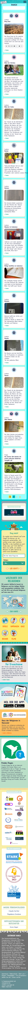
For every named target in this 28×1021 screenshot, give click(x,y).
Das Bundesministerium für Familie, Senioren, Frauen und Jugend (13, 941)
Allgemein (14, 145)
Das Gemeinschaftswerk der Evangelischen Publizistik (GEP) (11, 939)
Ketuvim (6, 301)
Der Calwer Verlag (15, 957)
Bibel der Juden (9, 107)
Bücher (6, 151)
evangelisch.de (6, 983)
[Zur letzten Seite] (20, 496)
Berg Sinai (7, 21)
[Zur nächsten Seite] (17, 496)
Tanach (6, 375)
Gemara (6, 188)
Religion (6, 560)
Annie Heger (14, 927)
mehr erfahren (7, 733)
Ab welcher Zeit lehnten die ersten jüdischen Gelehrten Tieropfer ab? (12, 458)
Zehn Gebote (8, 419)
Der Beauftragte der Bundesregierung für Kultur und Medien (13, 945)
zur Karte (14, 611)
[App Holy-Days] (14, 695)
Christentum (16, 16)
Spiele (5, 626)
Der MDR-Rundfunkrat (15, 964)
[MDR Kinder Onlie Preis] (14, 891)
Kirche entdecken (8, 744)
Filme (14, 639)
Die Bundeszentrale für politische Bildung (13, 951)
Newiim (6, 338)
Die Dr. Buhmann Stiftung (9, 954)
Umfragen (14, 626)
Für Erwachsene (21, 975)
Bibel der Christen (9, 63)
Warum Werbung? (14, 506)
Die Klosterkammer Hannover (11, 955)
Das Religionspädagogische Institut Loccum (13, 960)
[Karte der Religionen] (14, 602)
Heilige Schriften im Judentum (13, 266)
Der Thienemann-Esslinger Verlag (13, 958)
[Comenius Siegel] (14, 874)
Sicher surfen (16, 977)
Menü (24, 2)
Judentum (11, 16)
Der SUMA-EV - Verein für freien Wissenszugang (13, 966)
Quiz (23, 626)
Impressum (5, 974)
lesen (7, 50)
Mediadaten (10, 975)
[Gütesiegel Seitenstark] (14, 858)
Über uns (21, 974)
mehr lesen (6, 680)
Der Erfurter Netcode (19, 968)
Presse (4, 975)
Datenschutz (13, 974)
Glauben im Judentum (10, 227)
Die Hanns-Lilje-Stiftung (14, 949)
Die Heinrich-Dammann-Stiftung (13, 949)
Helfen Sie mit (6, 977)
